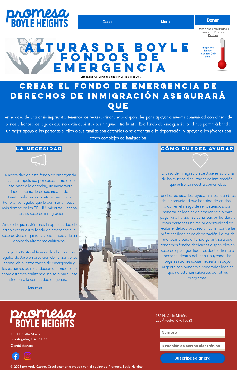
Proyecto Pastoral (216, 33)
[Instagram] (27, 356)
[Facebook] (16, 356)
